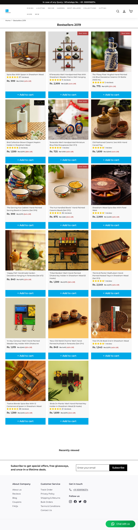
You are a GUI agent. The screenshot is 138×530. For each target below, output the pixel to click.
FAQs (15, 506)
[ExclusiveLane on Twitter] (80, 501)
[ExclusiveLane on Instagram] (70, 501)
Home (8, 20)
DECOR (51, 8)
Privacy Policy (47, 493)
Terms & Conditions (50, 506)
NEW (37, 14)
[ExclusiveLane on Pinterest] (85, 501)
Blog (14, 498)
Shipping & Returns (50, 498)
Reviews (16, 493)
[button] (13, 77)
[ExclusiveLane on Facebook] (75, 501)
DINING (30, 8)
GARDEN (61, 8)
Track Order (47, 489)
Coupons (16, 502)
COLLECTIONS (90, 8)
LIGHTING (40, 8)
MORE (29, 14)
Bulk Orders (47, 502)
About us (16, 489)
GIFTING (102, 8)
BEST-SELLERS (74, 8)
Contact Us (46, 510)
